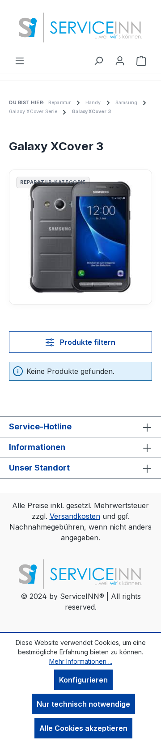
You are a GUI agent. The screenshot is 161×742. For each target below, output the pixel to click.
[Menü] (19, 60)
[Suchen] (98, 60)
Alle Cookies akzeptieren (83, 728)
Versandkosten (75, 516)
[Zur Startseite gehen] (80, 27)
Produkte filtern (86, 342)
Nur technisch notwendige (83, 704)
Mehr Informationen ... (80, 661)
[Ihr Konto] (120, 60)
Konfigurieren (83, 679)
